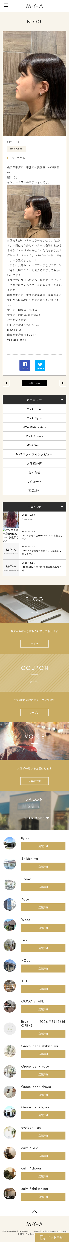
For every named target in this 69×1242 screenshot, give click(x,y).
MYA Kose (34, 409)
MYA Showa (34, 436)
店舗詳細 (43, 846)
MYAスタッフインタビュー (34, 454)
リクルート (34, 481)
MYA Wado (34, 445)
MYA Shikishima (34, 427)
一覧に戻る (34, 383)
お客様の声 (34, 463)
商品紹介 (34, 490)
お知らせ (34, 472)
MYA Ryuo (34, 418)
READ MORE (34, 818)
